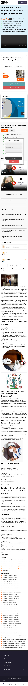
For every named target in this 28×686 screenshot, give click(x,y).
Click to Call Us (15, 83)
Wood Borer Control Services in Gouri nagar (10, 581)
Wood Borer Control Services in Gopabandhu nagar (12, 623)
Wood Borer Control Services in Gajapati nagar (11, 615)
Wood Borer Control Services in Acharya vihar (11, 619)
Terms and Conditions (17, 678)
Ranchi (4, 559)
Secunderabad (22, 566)
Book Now (20, 79)
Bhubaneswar (13, 559)
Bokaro (12, 566)
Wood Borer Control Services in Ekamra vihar (11, 621)
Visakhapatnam (5, 570)
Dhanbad (21, 561)
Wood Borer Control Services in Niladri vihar (10, 577)
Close (13, 161)
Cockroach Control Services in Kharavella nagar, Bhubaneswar (14, 641)
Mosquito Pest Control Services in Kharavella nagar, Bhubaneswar (14, 639)
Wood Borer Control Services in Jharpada (10, 594)
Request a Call (15, 87)
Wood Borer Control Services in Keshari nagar (11, 611)
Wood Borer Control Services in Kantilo (9, 625)
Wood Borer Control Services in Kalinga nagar (11, 583)
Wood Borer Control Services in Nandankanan (11, 585)
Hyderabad (5, 561)
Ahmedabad (22, 568)
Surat (12, 568)
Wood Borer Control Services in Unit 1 (9, 600)
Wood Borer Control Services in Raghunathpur (11, 596)
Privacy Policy (9, 678)
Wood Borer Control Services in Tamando (10, 575)
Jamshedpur (5, 566)
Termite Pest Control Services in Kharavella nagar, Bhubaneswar (14, 645)
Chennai (12, 561)
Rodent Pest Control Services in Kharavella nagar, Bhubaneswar (14, 643)
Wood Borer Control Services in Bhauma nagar (11, 590)
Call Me (14, 158)
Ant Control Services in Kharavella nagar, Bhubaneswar (12, 647)
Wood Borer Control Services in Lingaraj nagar (11, 598)
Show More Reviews (14, 265)
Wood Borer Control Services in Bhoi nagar (10, 629)
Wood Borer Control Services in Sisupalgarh (10, 604)
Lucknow (4, 568)
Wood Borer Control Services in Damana (10, 579)
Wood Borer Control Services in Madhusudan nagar (12, 592)
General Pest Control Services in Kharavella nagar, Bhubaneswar (14, 635)
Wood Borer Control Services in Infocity (9, 602)
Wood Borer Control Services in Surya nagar (10, 613)
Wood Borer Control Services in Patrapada (10, 606)
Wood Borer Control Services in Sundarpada (10, 627)
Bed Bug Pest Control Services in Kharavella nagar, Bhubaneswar (14, 637)
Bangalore (21, 559)
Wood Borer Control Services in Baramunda (10, 617)
